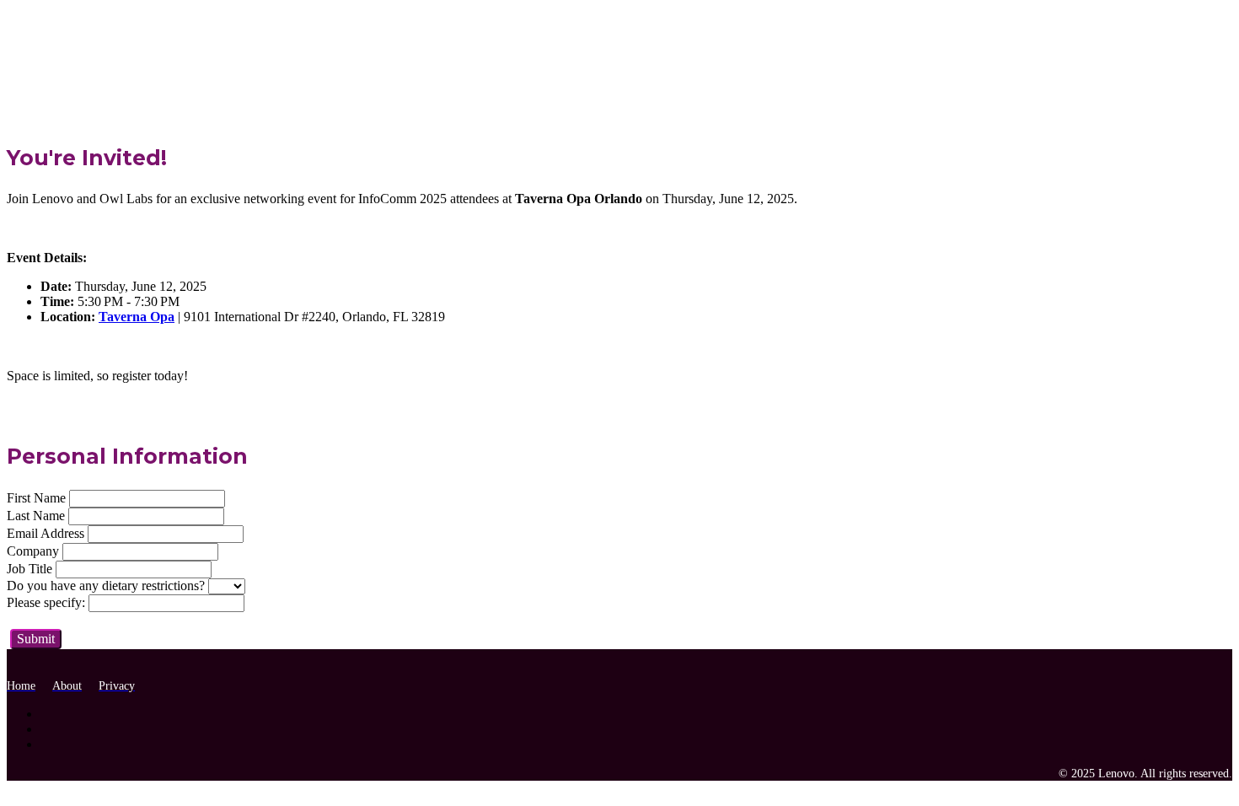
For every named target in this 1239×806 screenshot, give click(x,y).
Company (33, 551)
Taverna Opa (136, 316)
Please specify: (46, 602)
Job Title (29, 569)
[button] (36, 639)
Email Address (45, 533)
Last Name (36, 515)
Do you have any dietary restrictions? (106, 585)
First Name (36, 498)
